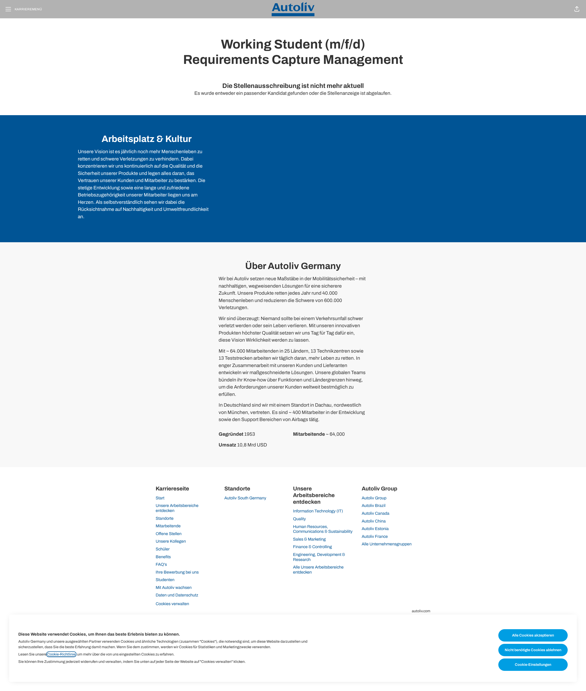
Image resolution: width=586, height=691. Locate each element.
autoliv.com (421, 611)
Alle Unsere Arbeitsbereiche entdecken (318, 569)
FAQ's (161, 564)
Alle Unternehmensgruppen (387, 544)
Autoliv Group (374, 498)
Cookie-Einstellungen (533, 665)
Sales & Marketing (309, 539)
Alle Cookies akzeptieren (533, 635)
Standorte (165, 518)
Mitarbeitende (168, 526)
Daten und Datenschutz (177, 595)
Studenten (165, 579)
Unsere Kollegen (171, 541)
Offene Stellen (169, 533)
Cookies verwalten (172, 603)
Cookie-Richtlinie (61, 654)
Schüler (163, 549)
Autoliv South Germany (245, 498)
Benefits (163, 557)
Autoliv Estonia (375, 528)
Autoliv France (375, 536)
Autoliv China (374, 521)
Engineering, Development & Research (319, 557)
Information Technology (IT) (318, 511)
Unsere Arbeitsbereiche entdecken (177, 508)
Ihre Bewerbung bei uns (177, 572)
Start (160, 498)
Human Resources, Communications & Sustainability (323, 529)
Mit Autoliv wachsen (174, 587)
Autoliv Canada (375, 513)
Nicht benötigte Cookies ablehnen (533, 650)
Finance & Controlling (312, 546)
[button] (576, 9)
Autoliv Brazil (373, 505)
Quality (299, 519)
